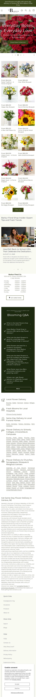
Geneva (26, 403)
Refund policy (7, 658)
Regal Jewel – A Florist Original (8, 180)
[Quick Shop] (21, 10)
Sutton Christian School (26, 452)
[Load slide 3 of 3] (21, 55)
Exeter (14, 403)
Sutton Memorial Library (14, 454)
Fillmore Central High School (20, 445)
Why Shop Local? (8, 646)
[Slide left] (14, 269)
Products (6, 609)
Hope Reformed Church (20, 475)
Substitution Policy (9, 662)
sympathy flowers (22, 586)
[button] (26, 10)
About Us (6, 613)
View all (18, 210)
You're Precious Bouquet (26, 107)
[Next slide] (24, 55)
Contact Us (6, 642)
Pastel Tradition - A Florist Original (7, 82)
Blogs (5, 627)
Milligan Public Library (18, 448)
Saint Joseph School (19, 450)
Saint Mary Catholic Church (21, 482)
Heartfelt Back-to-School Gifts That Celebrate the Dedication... (17, 250)
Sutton (8, 404)
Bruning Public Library (14, 437)
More (18, 388)
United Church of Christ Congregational (20, 488)
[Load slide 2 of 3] (18, 55)
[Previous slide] (12, 55)
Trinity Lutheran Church (26, 486)
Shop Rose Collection (18, 42)
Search (5, 624)
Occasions (6, 605)
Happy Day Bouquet (8, 107)
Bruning (8, 403)
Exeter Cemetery (11, 424)
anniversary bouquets (8, 588)
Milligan (32, 403)
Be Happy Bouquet (7, 205)
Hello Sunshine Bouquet (26, 155)
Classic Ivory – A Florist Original (9, 156)
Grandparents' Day (9, 601)
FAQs (5, 638)
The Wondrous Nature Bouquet (25, 180)
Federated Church (20, 471)
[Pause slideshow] (34, 55)
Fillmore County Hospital (14, 414)
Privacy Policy (16, 679)
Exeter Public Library (18, 439)
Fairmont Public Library (20, 441)
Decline (17, 688)
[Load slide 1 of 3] (15, 55)
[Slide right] (22, 269)
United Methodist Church (14, 490)
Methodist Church (18, 479)
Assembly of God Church (16, 468)
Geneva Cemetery (24, 424)
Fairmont (20, 403)
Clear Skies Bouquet (24, 82)
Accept (17, 684)
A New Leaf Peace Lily (8, 130)
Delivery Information (9, 650)
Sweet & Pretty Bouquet (26, 205)
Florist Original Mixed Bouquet (25, 131)
